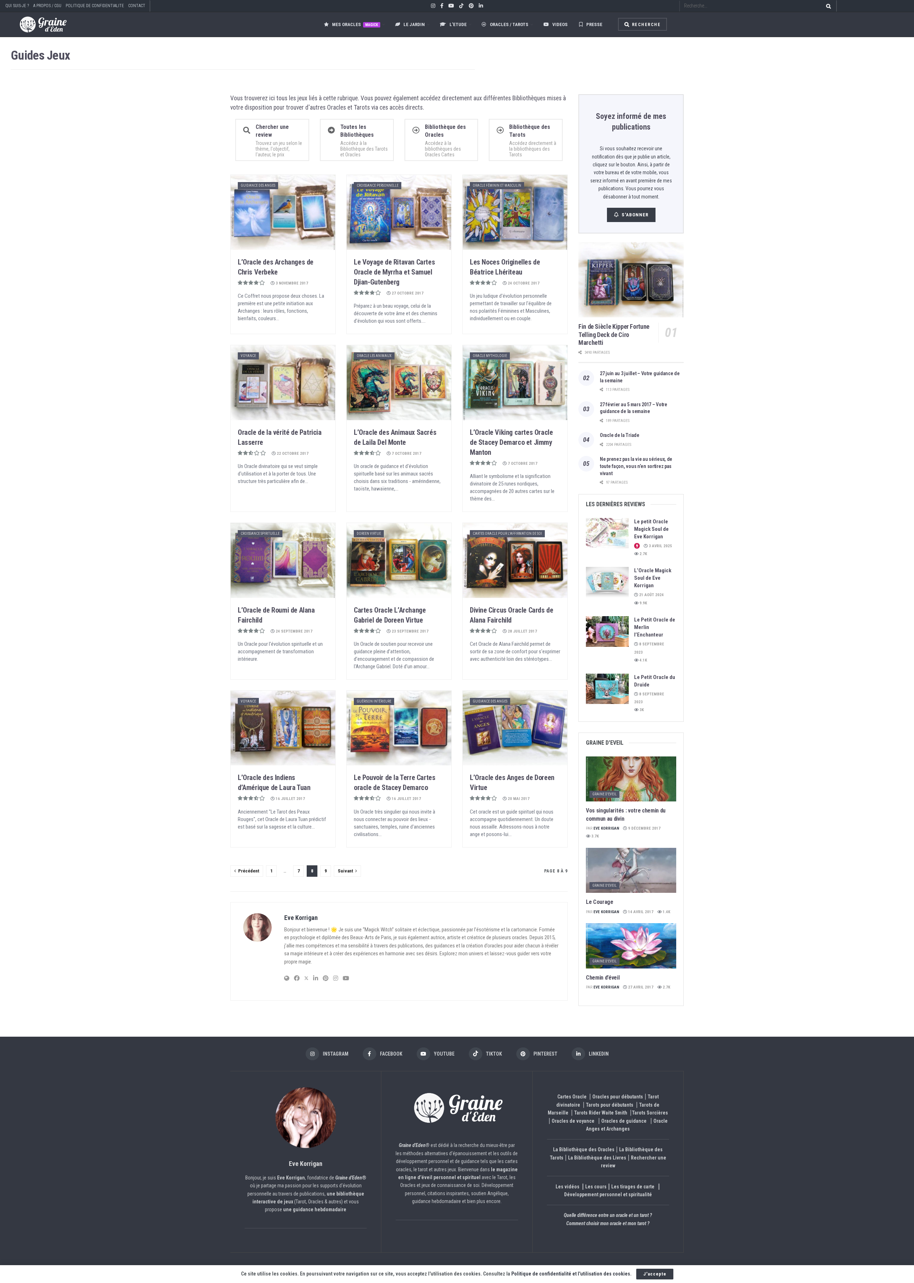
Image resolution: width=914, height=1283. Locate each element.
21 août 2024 (651, 595)
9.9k (642, 603)
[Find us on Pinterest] (471, 6)
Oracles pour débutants (617, 1097)
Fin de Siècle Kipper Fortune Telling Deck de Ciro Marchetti (613, 334)
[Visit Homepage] (36, 24)
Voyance (248, 356)
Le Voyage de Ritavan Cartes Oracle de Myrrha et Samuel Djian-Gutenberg (394, 272)
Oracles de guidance (624, 1121)
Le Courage (599, 902)
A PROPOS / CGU (47, 5)
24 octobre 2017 (523, 283)
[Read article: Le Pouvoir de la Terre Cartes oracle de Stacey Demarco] (399, 728)
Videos (560, 24)
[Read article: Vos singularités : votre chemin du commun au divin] (631, 779)
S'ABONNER (635, 214)
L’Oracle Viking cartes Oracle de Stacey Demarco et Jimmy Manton (511, 442)
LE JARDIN (414, 24)
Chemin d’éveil (603, 977)
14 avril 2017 (640, 912)
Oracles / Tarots (509, 24)
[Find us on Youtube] (451, 6)
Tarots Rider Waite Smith (600, 1113)
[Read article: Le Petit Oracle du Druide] (607, 689)
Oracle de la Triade (619, 435)
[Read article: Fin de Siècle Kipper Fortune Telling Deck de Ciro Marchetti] (631, 279)
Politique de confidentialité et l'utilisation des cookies (570, 1274)
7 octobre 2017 (406, 453)
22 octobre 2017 (292, 453)
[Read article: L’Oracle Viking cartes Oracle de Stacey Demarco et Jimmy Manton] (515, 382)
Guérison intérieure (374, 701)
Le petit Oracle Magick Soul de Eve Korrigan (651, 529)
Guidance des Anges (258, 185)
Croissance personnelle (377, 185)
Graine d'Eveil (604, 794)
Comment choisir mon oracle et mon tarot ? (607, 1223)
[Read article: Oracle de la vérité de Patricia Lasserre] (283, 382)
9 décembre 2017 (644, 828)
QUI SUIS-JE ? (17, 5)
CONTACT (136, 5)
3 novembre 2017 (291, 283)
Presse (594, 24)
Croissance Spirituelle (260, 533)
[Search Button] (827, 6)
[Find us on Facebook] (441, 6)
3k (641, 710)
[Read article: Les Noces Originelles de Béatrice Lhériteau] (515, 212)
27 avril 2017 (640, 987)
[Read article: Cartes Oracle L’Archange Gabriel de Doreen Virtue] (399, 560)
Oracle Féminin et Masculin (497, 185)
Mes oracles (355, 24)
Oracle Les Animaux (374, 356)
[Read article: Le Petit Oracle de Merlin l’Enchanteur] (607, 631)
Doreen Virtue (369, 533)
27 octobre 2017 (407, 293)
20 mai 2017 (518, 798)
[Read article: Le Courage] (631, 870)
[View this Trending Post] (637, 546)
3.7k (594, 836)
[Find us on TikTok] (461, 6)
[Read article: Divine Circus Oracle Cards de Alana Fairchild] (515, 560)
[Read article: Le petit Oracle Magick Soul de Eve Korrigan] (607, 533)
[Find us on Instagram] (433, 6)
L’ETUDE (458, 24)
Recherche (645, 24)
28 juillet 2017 (522, 631)
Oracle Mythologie (490, 356)
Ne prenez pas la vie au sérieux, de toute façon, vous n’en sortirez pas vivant (636, 466)
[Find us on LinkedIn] (481, 6)
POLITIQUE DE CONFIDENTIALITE (95, 5)
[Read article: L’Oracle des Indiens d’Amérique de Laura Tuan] (283, 728)
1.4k (666, 912)
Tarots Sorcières (650, 1113)
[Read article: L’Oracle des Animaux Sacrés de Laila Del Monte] (399, 382)
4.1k (642, 660)
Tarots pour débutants (610, 1105)
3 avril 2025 (660, 546)
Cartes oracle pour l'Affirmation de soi (507, 533)
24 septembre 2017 (293, 631)
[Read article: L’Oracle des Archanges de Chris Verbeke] (283, 212)
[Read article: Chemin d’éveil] (631, 945)
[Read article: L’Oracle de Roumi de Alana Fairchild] (283, 560)
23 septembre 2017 (409, 631)
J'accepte (654, 1274)
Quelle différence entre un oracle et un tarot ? (608, 1215)
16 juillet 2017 (290, 798)
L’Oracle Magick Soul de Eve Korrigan (652, 578)
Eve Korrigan (301, 917)
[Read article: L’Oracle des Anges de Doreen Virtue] (515, 728)
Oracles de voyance (573, 1121)
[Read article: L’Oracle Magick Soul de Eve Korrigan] (607, 582)
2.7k (642, 554)
